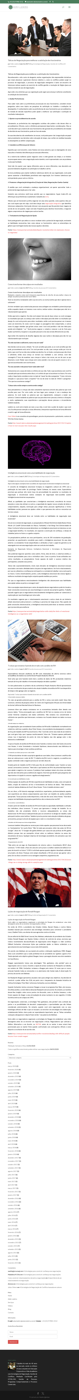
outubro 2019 (12, 1083)
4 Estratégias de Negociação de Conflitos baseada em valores (41, 1287)
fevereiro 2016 (13, 1232)
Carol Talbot (12, 416)
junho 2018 (12, 1137)
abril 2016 (11, 1225)
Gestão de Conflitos (57, 64)
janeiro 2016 (12, 1236)
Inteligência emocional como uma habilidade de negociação (31, 473)
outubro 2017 (12, 1164)
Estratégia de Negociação (41, 64)
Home (10, 1296)
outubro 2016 (12, 1205)
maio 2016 (11, 1222)
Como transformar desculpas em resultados (25, 284)
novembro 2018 (13, 1120)
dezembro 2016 (13, 1198)
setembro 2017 (13, 1168)
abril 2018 (11, 1144)
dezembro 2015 (13, 1239)
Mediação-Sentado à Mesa (17, 1046)
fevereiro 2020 (13, 1069)
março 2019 (12, 1107)
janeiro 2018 (12, 1154)
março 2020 (12, 1066)
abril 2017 (11, 1185)
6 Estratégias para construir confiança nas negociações (42, 1271)
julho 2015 (11, 1256)
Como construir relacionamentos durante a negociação (26, 1278)
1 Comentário (51, 915)
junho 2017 (12, 1178)
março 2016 (12, 1229)
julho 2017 (11, 1175)
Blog (31, 64)
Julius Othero (12, 1287)
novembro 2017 (13, 1161)
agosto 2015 (12, 1253)
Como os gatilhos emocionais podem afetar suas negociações (29, 1049)
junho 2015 (12, 1259)
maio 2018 (11, 1141)
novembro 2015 (13, 1242)
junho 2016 (12, 1219)
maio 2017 (11, 1181)
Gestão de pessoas (39, 288)
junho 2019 (12, 1097)
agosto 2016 (12, 1212)
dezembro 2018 (13, 1117)
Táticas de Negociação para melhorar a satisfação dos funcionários (34, 60)
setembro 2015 (13, 1249)
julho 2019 (11, 1093)
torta (47, 197)
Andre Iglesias (44, 1397)
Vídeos (10, 1306)
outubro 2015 (12, 1246)
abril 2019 (11, 1103)
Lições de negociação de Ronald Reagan (24, 911)
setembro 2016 (13, 1208)
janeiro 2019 (12, 1114)
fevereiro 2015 (13, 1263)
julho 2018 (11, 1134)
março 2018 (12, 1147)
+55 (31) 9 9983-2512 (49, 1321)
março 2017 (12, 1188)
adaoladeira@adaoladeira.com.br (24, 1321)
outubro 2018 (12, 1124)
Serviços (11, 1302)
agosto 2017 (12, 1171)
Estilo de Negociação (39, 915)
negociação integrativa (53, 203)
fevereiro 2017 (13, 1192)
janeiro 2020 (12, 1073)
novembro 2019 (13, 1080)
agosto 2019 (12, 1090)
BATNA (38, 1024)
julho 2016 (11, 1215)
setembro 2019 (13, 1086)
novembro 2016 (13, 1202)
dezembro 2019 (13, 1076)
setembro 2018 (13, 1127)
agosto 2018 (12, 1131)
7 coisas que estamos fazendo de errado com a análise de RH (32, 665)
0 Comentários (51, 288)
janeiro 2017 (12, 1195)
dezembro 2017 (13, 1158)
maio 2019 (11, 1100)
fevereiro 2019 (13, 1110)
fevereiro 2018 (13, 1151)
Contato (11, 1312)
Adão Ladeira (14, 64)
